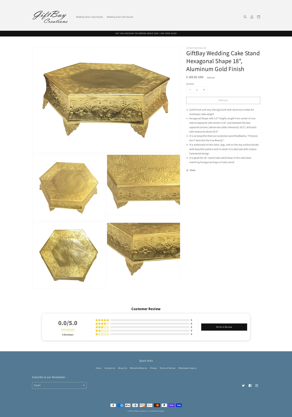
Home (98, 368)
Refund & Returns (138, 368)
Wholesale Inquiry (187, 368)
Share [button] (192, 170)
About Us (122, 368)
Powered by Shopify (157, 411)
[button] (245, 17)
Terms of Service (168, 368)
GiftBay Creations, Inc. (141, 411)
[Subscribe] (83, 385)
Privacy (153, 368)
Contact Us (109, 368)
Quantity (190, 84)
